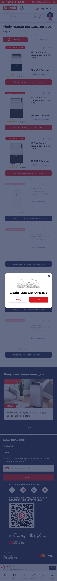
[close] (49, 276)
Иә (38, 299)
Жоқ (18, 299)
